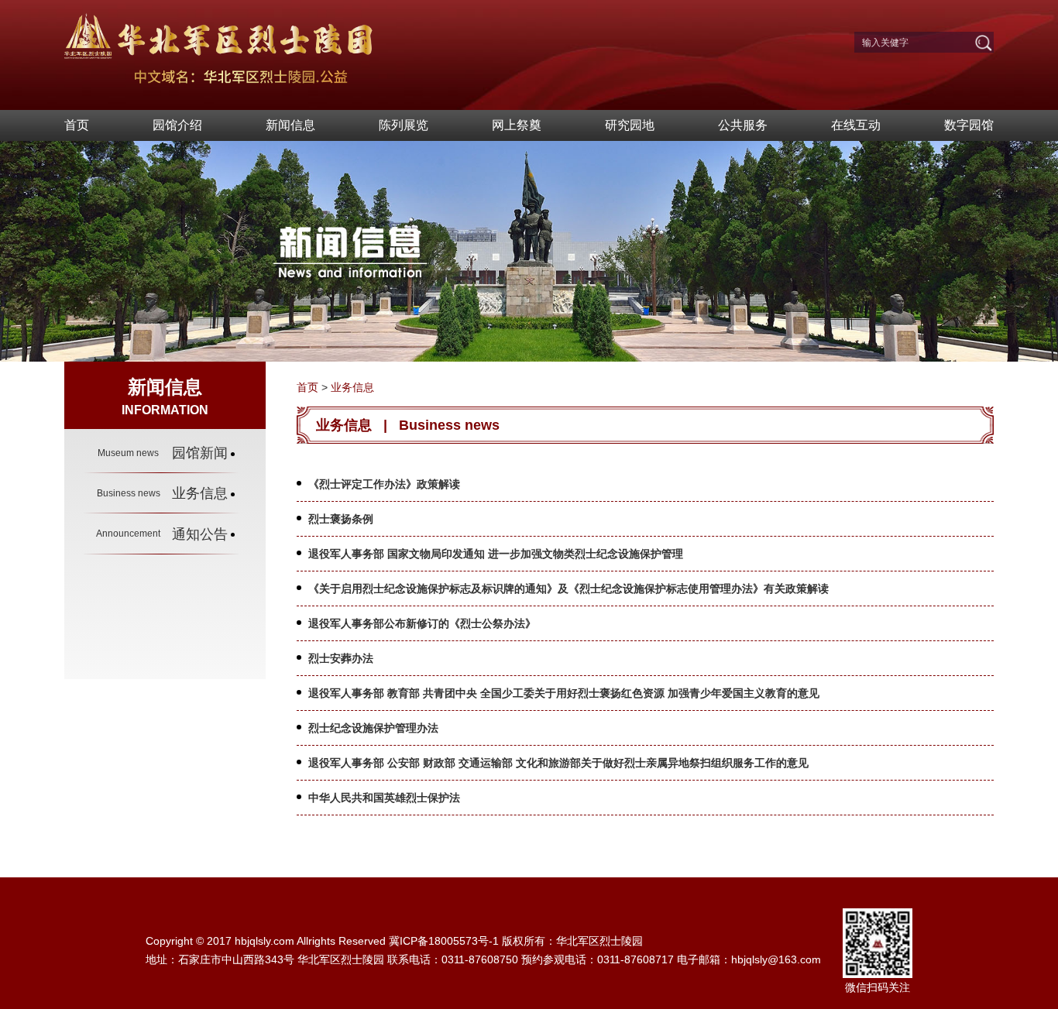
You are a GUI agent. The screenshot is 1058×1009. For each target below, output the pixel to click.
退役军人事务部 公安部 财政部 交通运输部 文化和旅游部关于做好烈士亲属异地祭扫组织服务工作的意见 (558, 763)
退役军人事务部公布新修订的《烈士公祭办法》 (422, 623)
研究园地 (629, 125)
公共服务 (743, 125)
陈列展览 (403, 125)
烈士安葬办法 (340, 658)
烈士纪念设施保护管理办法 (373, 728)
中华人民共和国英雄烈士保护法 (384, 797)
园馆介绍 (177, 125)
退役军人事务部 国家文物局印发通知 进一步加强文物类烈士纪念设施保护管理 (495, 553)
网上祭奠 (516, 125)
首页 (76, 125)
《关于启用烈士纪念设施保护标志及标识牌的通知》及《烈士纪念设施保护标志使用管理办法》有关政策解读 (568, 588)
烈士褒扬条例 (340, 519)
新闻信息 (290, 125)
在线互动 (856, 125)
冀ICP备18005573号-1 (444, 941)
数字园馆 (969, 125)
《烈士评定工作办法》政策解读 (384, 484)
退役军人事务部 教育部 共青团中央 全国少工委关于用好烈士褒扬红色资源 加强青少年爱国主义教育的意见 (563, 693)
